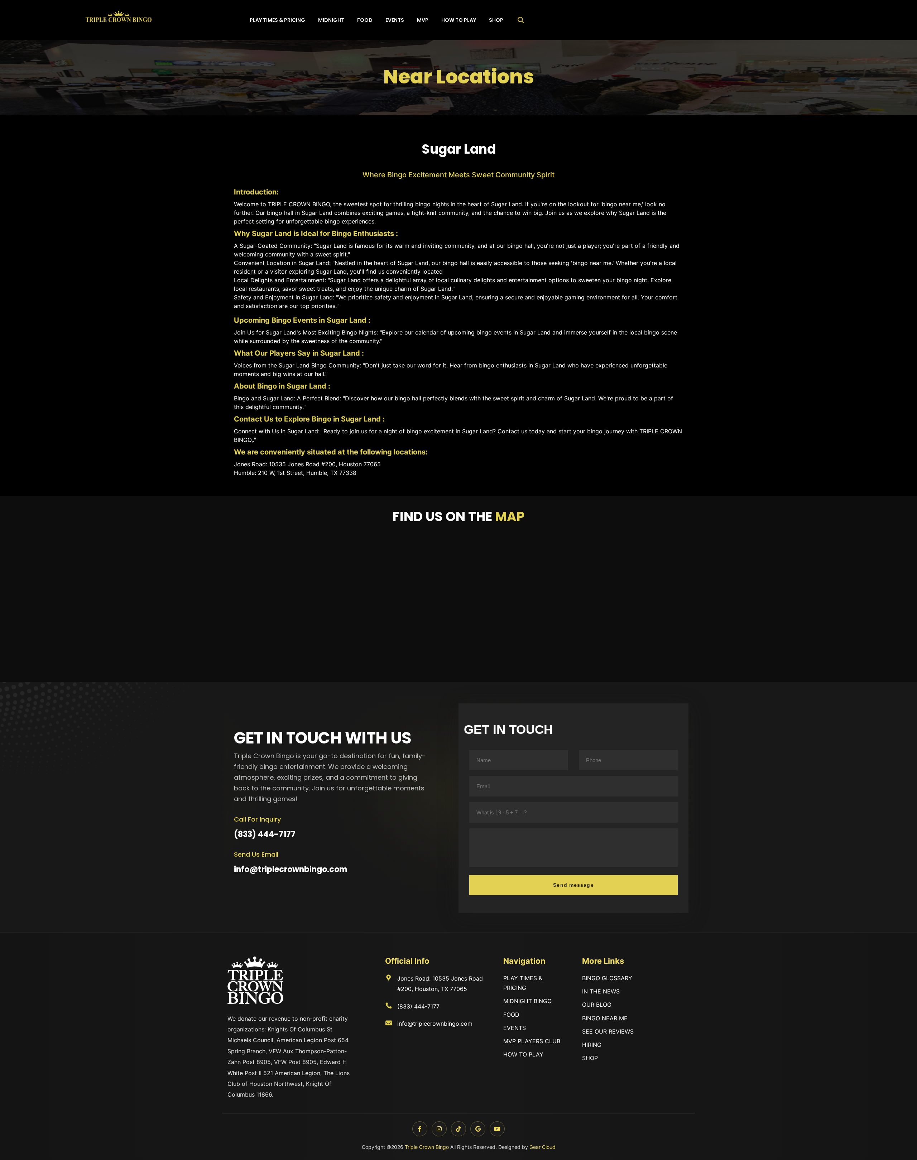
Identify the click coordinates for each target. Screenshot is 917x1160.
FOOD (511, 1014)
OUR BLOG (596, 1004)
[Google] (477, 1128)
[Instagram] (439, 1128)
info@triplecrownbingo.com (290, 869)
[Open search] (520, 20)
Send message (573, 885)
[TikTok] (458, 1128)
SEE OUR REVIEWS (608, 1031)
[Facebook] (419, 1128)
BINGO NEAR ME (605, 1018)
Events (394, 20)
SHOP (590, 1058)
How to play (458, 20)
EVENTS (514, 1027)
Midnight (331, 20)
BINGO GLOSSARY (607, 978)
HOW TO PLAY (523, 1054)
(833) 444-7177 (265, 834)
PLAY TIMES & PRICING (522, 982)
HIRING (591, 1044)
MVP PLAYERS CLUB (531, 1041)
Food (365, 20)
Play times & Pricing (277, 20)
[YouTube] (497, 1128)
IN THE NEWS (601, 991)
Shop (496, 20)
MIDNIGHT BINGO (527, 1001)
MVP (422, 20)
